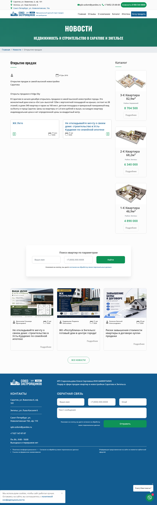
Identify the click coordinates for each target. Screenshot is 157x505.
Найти (111, 259)
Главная (82, 14)
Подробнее (131, 115)
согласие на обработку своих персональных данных (90, 267)
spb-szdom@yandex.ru (90, 4)
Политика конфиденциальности (24, 450)
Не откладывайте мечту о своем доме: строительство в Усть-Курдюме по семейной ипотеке (85, 126)
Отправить (125, 423)
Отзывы (92, 14)
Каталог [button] (116, 14)
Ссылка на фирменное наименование (27, 452)
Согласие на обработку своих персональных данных (59, 450)
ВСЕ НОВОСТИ (79, 360)
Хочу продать (139, 14)
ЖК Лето (18, 123)
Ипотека (126, 14)
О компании (104, 14)
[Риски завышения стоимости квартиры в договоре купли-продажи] (125, 303)
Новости (17, 49)
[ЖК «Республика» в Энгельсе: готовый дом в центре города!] (78, 303)
